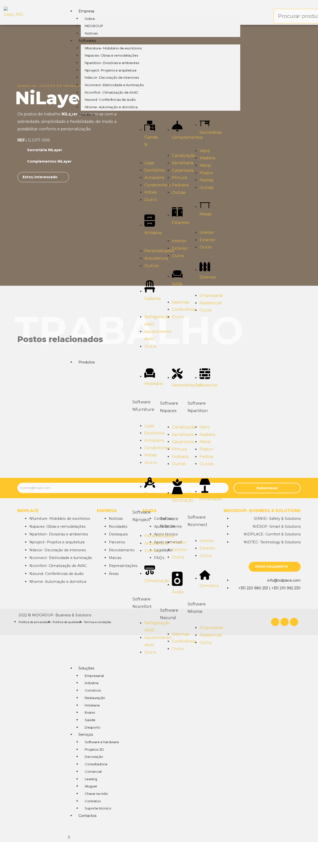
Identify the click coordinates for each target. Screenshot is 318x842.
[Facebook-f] (275, 622)
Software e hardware (102, 742)
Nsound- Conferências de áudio (110, 100)
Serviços (86, 734)
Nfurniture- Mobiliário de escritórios (113, 48)
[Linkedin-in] (284, 622)
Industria (91, 683)
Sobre (90, 19)
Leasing (91, 779)
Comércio (93, 690)
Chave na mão (96, 794)
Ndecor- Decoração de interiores (112, 77)
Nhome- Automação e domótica (111, 107)
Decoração (94, 757)
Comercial (93, 771)
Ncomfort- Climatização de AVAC (112, 92)
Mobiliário (87, 114)
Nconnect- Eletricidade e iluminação (114, 85)
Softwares (87, 40)
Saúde (90, 720)
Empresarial (94, 676)
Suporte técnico (98, 808)
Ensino (90, 712)
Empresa (86, 11)
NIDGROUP (94, 26)
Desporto (92, 727)
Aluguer (91, 786)
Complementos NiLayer (49, 161)
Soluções (86, 668)
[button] (43, 177)
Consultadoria (96, 764)
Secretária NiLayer (44, 150)
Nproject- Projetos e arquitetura (110, 70)
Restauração (95, 698)
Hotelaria (92, 705)
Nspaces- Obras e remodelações (111, 55)
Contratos (93, 801)
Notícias (91, 33)
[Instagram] (294, 622)
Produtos (87, 362)
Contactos (87, 815)
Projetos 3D (94, 749)
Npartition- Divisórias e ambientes (112, 63)
